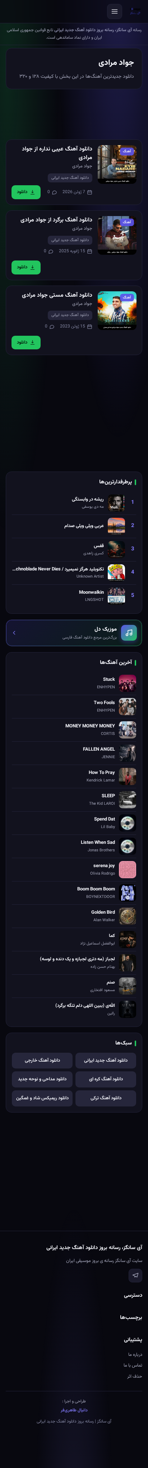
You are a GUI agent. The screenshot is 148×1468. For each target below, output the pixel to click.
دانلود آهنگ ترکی (106, 1098)
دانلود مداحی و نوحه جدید (42, 1079)
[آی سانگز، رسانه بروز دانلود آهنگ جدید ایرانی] (135, 11)
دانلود (22, 192)
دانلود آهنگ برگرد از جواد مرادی (56, 220)
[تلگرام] (135, 1275)
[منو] (114, 11)
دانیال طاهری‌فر (74, 1410)
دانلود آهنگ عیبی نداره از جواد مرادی (57, 153)
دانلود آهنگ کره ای (106, 1079)
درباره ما (135, 1354)
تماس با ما (133, 1365)
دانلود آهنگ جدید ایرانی (70, 178)
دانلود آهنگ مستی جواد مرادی (57, 295)
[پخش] (117, 164)
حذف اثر (134, 1376)
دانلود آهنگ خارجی (42, 1060)
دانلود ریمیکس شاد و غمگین (42, 1098)
